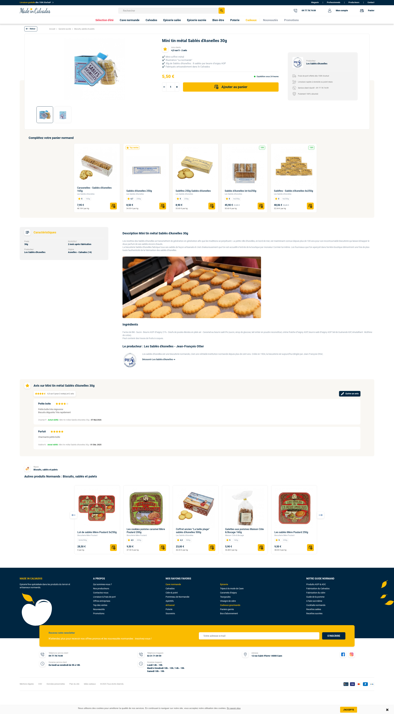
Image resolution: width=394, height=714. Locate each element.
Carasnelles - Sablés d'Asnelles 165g (94, 189)
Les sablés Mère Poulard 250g (291, 532)
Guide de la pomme (315, 597)
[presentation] (73, 515)
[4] (64, 404)
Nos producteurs (101, 588)
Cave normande (173, 584)
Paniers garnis (227, 609)
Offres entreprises (101, 601)
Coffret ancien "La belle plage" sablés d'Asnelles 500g (192, 531)
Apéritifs (170, 601)
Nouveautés (99, 609)
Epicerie (224, 584)
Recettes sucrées (314, 613)
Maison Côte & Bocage (234, 535)
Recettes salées (313, 609)
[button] (30, 28)
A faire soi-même (314, 601)
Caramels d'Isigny (228, 592)
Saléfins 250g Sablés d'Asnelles (193, 190)
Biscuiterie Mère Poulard (87, 535)
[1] (57, 404)
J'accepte (348, 709)
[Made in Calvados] (35, 10)
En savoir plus (234, 708)
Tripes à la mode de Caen (232, 588)
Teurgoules (225, 597)
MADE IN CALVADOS (31, 578)
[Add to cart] (113, 206)
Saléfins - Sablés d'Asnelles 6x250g (293, 190)
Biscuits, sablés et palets (46, 469)
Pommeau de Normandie (177, 597)
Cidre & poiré (172, 592)
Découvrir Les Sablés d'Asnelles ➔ (158, 359)
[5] (67, 404)
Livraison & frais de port (104, 597)
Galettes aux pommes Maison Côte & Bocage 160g (244, 531)
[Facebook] (343, 654)
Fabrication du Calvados (318, 588)
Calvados (170, 588)
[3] (62, 404)
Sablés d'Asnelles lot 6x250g (240, 190)
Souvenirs (170, 613)
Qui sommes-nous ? (102, 584)
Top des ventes (100, 605)
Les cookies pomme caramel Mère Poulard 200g (146, 531)
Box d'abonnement (229, 613)
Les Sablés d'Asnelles (85, 194)
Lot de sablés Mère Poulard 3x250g (97, 532)
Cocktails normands (315, 605)
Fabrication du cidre (315, 592)
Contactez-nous (100, 592)
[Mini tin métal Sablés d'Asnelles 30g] (44, 114)
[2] (59, 404)
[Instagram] (351, 654)
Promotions (98, 613)
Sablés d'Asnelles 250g (139, 190)
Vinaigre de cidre (228, 601)
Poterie (169, 609)
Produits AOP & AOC (316, 584)
